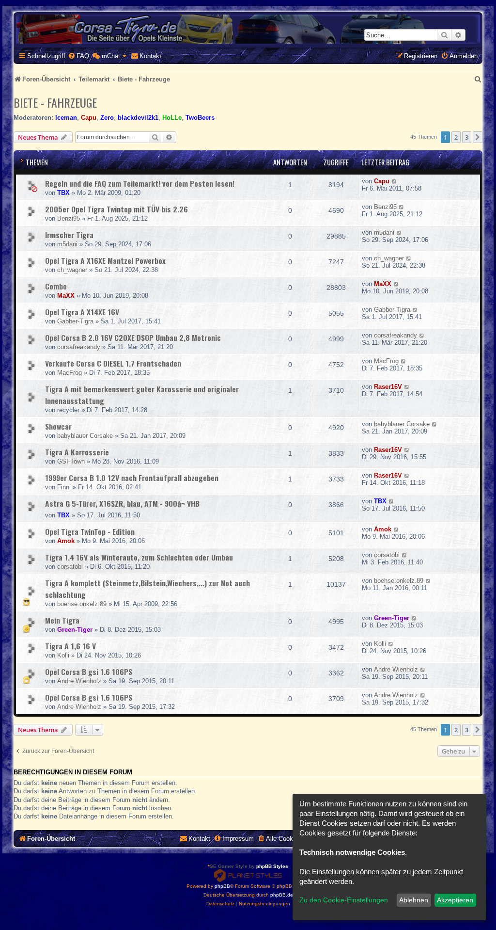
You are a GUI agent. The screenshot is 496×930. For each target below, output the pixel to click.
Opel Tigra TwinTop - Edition (90, 531)
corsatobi (70, 566)
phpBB (222, 886)
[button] (477, 137)
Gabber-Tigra (75, 321)
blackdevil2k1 (138, 117)
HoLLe (172, 117)
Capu (88, 117)
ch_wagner (72, 269)
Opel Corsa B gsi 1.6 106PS (88, 671)
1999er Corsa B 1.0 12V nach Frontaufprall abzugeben (131, 477)
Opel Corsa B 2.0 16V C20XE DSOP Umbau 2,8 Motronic (133, 337)
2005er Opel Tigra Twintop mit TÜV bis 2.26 (116, 209)
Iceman (66, 117)
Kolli (63, 655)
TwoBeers (200, 117)
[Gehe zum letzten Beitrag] (394, 181)
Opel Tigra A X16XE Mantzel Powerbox (105, 260)
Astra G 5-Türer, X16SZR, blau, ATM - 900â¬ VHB (122, 503)
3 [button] (466, 137)
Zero (107, 117)
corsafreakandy (78, 347)
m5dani (67, 244)
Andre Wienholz (79, 681)
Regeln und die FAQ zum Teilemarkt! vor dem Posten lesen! (139, 183)
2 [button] (456, 137)
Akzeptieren (455, 900)
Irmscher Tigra (69, 235)
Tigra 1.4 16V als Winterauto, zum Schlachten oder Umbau (139, 557)
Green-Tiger (75, 629)
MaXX (66, 295)
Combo (56, 286)
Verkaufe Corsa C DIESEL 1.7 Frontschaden (113, 363)
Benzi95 (68, 218)
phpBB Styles (272, 866)
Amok (66, 541)
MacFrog (69, 372)
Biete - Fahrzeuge (55, 102)
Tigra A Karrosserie (77, 452)
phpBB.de (281, 895)
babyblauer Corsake (85, 435)
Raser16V (388, 386)
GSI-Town (71, 461)
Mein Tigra (62, 620)
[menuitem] (78, 56)
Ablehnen (413, 900)
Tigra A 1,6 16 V (70, 646)
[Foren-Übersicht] (248, 29)
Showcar (58, 426)
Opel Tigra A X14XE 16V (82, 312)
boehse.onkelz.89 (82, 604)
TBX (63, 192)
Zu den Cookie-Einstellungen (343, 900)
